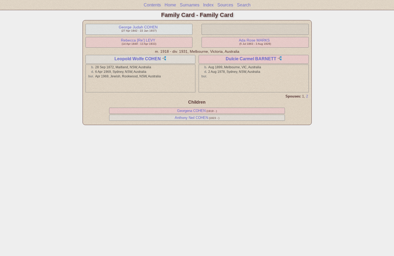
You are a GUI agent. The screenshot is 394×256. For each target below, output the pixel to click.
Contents (152, 5)
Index (208, 5)
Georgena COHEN (191, 111)
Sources (225, 5)
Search (244, 5)
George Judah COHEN (138, 27)
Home (170, 5)
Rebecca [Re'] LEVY (138, 40)
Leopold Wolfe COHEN (137, 59)
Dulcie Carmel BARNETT (251, 59)
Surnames (189, 5)
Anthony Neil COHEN (191, 118)
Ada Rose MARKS (254, 40)
